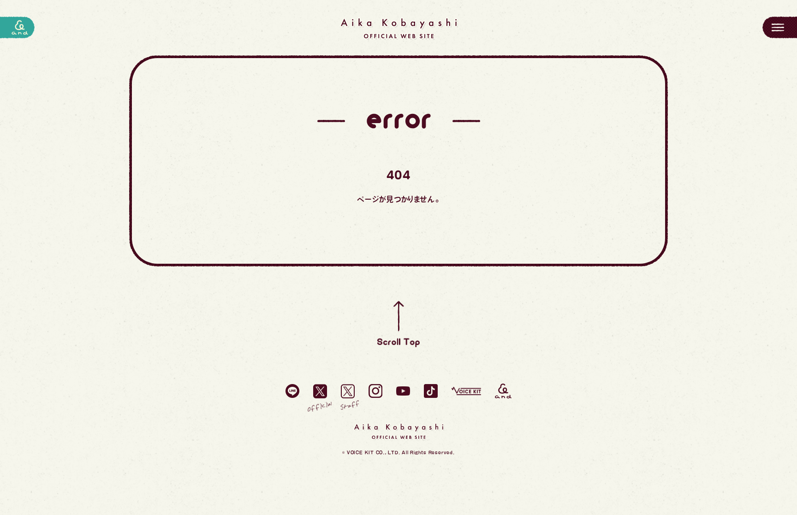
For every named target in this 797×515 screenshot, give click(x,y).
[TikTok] (431, 391)
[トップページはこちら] (398, 28)
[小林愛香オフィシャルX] (320, 391)
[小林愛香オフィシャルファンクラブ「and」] (503, 391)
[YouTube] (403, 391)
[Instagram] (375, 391)
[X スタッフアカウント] (348, 391)
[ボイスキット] (466, 391)
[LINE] (292, 391)
